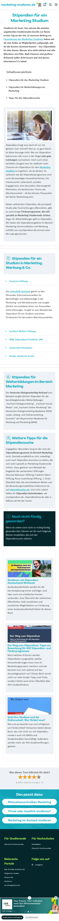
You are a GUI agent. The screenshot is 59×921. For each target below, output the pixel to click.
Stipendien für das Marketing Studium (29, 80)
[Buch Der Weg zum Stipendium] (29, 634)
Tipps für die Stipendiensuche (24, 97)
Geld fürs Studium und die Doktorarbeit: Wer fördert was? (26, 719)
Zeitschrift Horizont (19, 291)
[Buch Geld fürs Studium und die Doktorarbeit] (29, 705)
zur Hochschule (32, 917)
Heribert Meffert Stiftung (22, 331)
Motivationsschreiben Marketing (29, 802)
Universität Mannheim (20, 347)
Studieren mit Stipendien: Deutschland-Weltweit (23, 581)
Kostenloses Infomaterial (12, 917)
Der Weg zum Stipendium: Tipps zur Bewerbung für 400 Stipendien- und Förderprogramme (29, 648)
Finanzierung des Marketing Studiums (23, 39)
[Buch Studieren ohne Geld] (29, 568)
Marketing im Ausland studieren (29, 820)
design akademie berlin (21, 356)
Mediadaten (36, 844)
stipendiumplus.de (20, 489)
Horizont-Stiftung (18, 281)
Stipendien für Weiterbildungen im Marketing (27, 89)
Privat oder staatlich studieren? (29, 811)
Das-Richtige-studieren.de (14, 869)
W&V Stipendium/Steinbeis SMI (26, 339)
